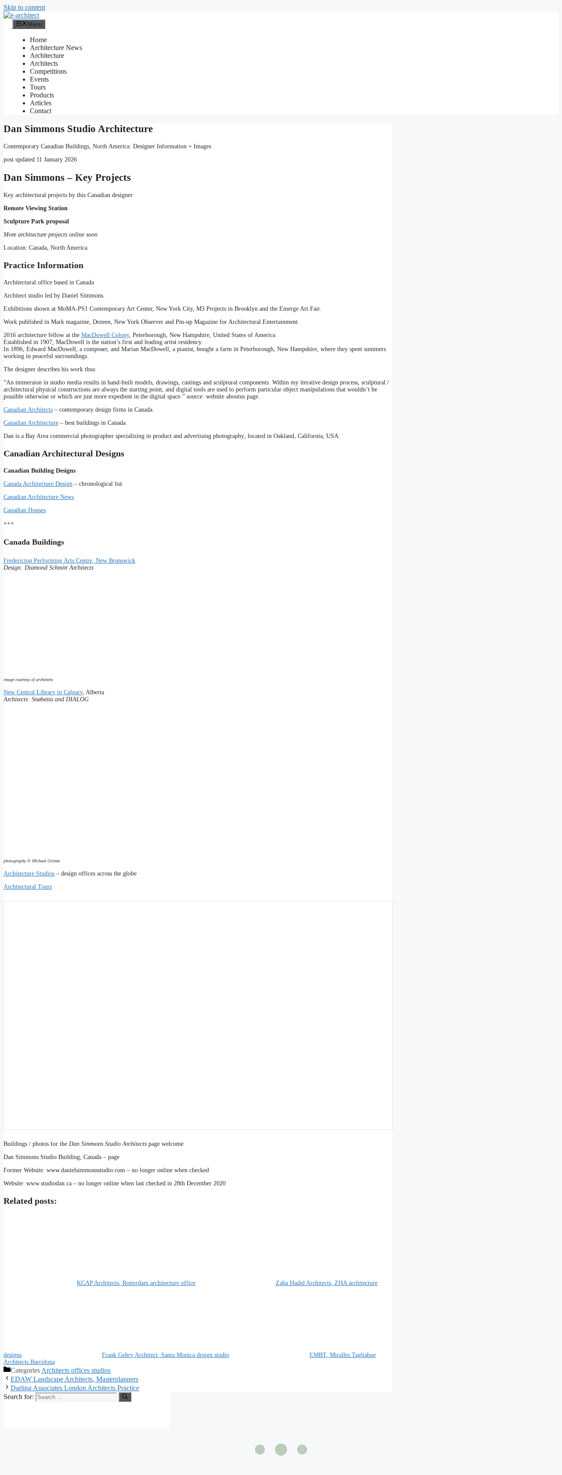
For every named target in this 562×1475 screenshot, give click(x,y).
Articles (40, 103)
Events (39, 79)
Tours (38, 87)
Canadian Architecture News (39, 497)
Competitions (48, 71)
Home (38, 39)
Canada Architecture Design (38, 484)
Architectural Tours (28, 886)
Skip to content (24, 7)
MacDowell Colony (105, 335)
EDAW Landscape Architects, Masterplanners (74, 1379)
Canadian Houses (25, 510)
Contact (40, 111)
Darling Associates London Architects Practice (75, 1388)
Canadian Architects (28, 409)
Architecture (47, 55)
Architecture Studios (29, 873)
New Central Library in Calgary (43, 692)
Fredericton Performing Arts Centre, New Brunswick (69, 560)
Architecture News (56, 47)
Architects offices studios (76, 1370)
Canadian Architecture (31, 423)
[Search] (125, 1397)
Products (42, 95)
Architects (44, 63)
